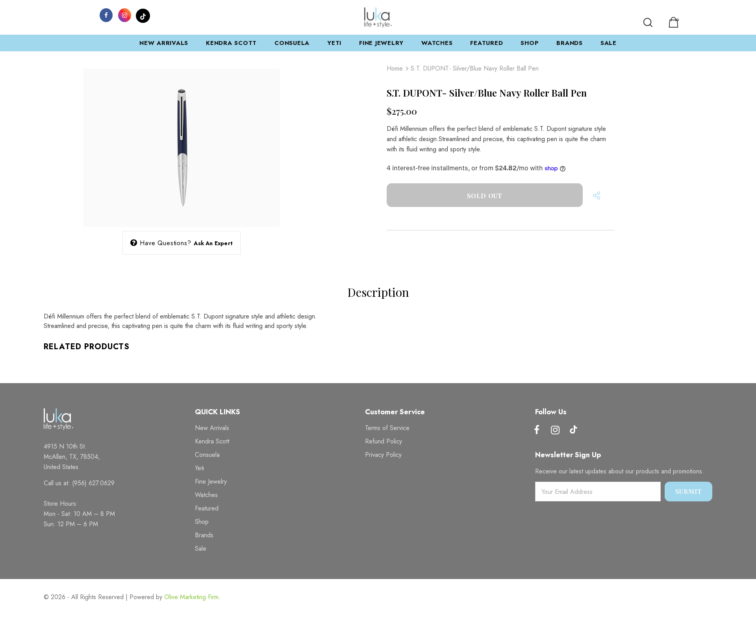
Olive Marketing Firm (191, 597)
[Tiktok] (574, 430)
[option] (181, 138)
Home (395, 68)
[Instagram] (124, 14)
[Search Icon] (647, 22)
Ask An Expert (213, 243)
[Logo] (378, 17)
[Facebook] (106, 14)
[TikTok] (143, 14)
